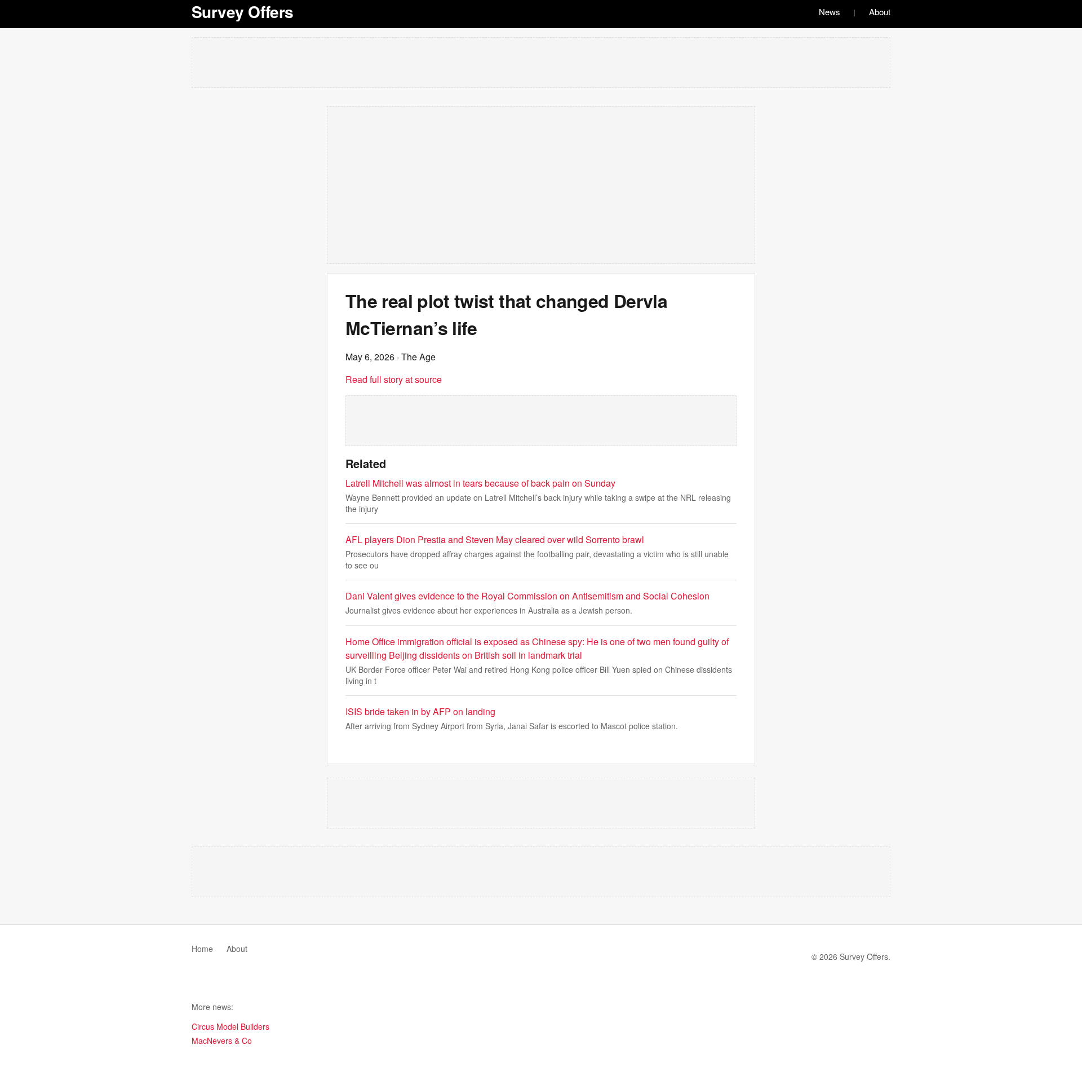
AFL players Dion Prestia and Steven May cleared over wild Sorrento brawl (494, 539)
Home (202, 948)
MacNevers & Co (222, 1040)
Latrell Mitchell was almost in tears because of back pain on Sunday (480, 483)
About (879, 11)
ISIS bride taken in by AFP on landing (420, 711)
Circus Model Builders (230, 1026)
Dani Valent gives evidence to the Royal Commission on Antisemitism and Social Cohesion (527, 595)
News (829, 11)
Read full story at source (393, 379)
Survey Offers (243, 11)
